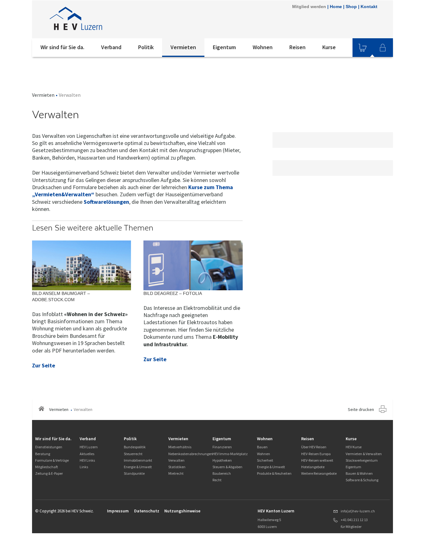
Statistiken (176, 466)
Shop (351, 6)
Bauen (262, 447)
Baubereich (222, 473)
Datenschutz (146, 511)
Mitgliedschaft (46, 466)
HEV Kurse (354, 447)
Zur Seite (43, 365)
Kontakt (369, 6)
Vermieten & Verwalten (364, 453)
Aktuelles (87, 453)
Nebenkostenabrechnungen (190, 453)
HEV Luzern (89, 447)
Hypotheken (222, 460)
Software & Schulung (362, 480)
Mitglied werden (309, 6)
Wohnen (263, 47)
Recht (217, 480)
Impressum (118, 511)
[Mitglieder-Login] (382, 47)
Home (336, 6)
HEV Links (87, 460)
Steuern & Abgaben (227, 466)
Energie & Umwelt (138, 466)
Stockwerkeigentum (362, 460)
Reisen (297, 47)
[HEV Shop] (362, 47)
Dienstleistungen (48, 447)
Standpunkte (134, 473)
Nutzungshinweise (182, 511)
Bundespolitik (135, 447)
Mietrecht (176, 473)
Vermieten (183, 47)
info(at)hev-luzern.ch (358, 511)
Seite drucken (361, 409)
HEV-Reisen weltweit (317, 460)
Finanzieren (222, 447)
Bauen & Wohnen (359, 473)
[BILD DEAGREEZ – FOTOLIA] (192, 265)
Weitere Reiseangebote (319, 473)
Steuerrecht (133, 453)
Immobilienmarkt (138, 460)
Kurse (329, 47)
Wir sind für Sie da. (62, 47)
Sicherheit (265, 460)
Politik (146, 47)
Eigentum (224, 47)
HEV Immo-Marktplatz (230, 453)
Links (84, 466)
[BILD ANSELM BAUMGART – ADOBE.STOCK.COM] (81, 265)
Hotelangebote (313, 466)
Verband (111, 47)
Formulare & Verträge (52, 460)
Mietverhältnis (179, 447)
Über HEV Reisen (313, 447)
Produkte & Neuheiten (274, 473)
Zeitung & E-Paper (49, 473)
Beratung (42, 453)
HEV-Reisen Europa (316, 453)
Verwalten (176, 460)
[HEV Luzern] (116, 19)
